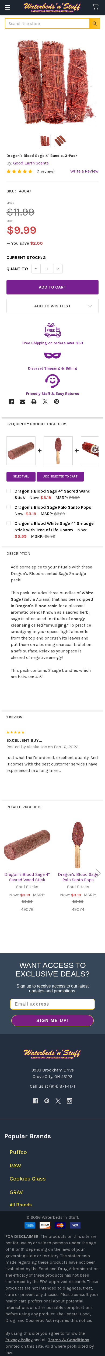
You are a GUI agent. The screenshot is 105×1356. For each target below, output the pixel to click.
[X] (58, 1101)
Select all (21, 476)
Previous (7, 873)
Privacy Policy (19, 1339)
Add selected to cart (60, 476)
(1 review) (46, 171)
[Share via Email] (22, 401)
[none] (52, 82)
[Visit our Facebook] (35, 1101)
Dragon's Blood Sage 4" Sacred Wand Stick (27, 877)
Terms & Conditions (68, 1339)
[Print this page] (34, 401)
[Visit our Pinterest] (47, 1101)
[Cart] (97, 7)
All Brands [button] (21, 1205)
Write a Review (84, 171)
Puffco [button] (18, 1152)
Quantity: (17, 268)
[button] (52, 306)
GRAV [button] (16, 1192)
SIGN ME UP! (52, 1020)
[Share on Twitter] (45, 401)
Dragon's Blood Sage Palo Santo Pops (78, 877)
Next (98, 873)
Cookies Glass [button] (28, 1178)
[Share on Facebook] (11, 401)
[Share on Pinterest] (56, 401)
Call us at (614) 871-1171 (52, 1086)
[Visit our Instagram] (69, 1101)
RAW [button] (15, 1165)
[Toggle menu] (7, 7)
